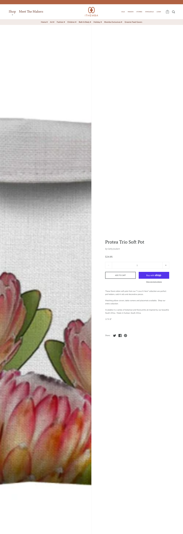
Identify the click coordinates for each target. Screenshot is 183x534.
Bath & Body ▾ (85, 22)
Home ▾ (44, 22)
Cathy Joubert (114, 249)
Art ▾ (52, 22)
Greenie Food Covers (133, 22)
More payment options (154, 282)
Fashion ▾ (61, 22)
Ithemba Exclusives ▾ (113, 22)
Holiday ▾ (97, 22)
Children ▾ (71, 22)
